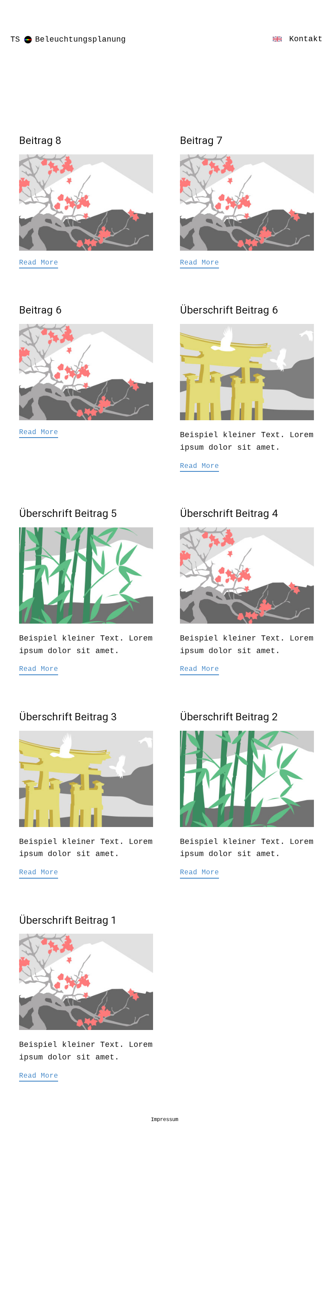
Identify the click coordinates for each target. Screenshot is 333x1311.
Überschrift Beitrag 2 (229, 717)
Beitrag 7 (201, 140)
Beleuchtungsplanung (80, 39)
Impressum (164, 1120)
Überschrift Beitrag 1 (68, 920)
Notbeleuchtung (40, 1236)
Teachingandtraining (51, 1202)
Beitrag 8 (40, 140)
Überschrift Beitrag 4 (229, 513)
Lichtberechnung (58, 1164)
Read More (38, 263)
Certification (38, 1294)
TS (15, 39)
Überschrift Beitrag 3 (68, 717)
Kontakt (306, 39)
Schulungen (32, 1183)
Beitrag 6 (40, 310)
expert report (38, 1273)
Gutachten (29, 1255)
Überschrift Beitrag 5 (68, 513)
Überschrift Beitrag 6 (229, 310)
